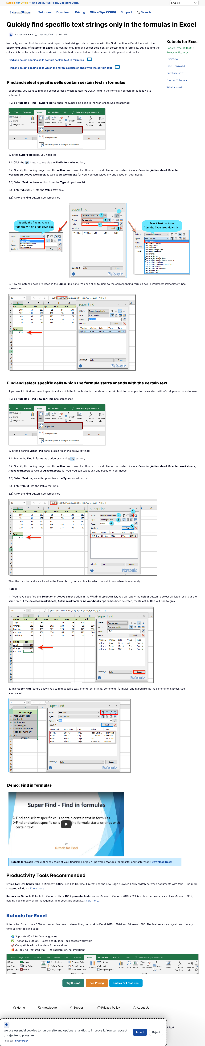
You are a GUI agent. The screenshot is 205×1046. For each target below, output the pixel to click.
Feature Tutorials (177, 80)
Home (21, 1007)
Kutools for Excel (26, 915)
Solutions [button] (45, 12)
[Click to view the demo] (88, 60)
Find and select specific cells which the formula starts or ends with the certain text (60, 67)
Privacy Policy (110, 1007)
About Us (143, 1007)
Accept (140, 1032)
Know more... (38, 888)
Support (126, 12)
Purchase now (175, 73)
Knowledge (49, 1007)
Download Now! (162, 861)
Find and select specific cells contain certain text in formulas (46, 60)
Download (63, 12)
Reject (156, 1032)
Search (146, 12)
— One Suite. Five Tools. (42, 2)
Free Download (176, 66)
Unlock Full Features (126, 983)
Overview (172, 59)
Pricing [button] (80, 12)
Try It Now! (73, 983)
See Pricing (97, 983)
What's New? (174, 87)
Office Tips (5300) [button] (103, 12)
